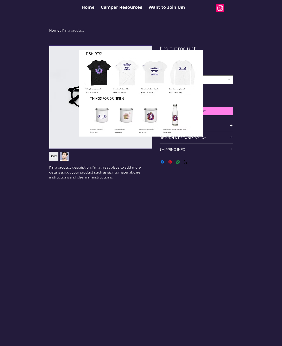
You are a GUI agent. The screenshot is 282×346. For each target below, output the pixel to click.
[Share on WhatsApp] (177, 161)
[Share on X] (185, 161)
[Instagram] (220, 8)
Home (54, 30)
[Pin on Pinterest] (170, 161)
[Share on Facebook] (162, 161)
